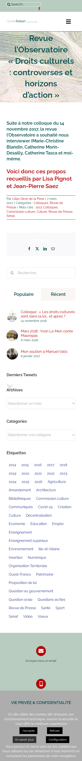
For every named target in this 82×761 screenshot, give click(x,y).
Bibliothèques (20, 499)
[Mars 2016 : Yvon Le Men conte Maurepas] (12, 332)
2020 (25, 473)
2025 (25, 482)
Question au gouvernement (31, 591)
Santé (45, 608)
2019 (12, 473)
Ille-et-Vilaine (48, 549)
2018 (63, 465)
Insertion (16, 557)
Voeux (43, 616)
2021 (38, 473)
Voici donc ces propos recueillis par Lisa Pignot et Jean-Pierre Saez (39, 178)
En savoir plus (24, 739)
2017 (39, 207)
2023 (63, 473)
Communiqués (21, 507)
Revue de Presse (60, 211)
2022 (50, 473)
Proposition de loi (23, 583)
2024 (12, 482)
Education (38, 524)
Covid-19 (45, 507)
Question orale (20, 600)
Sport (60, 608)
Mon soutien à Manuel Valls (44, 351)
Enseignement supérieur (28, 541)
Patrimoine (44, 574)
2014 (12, 465)
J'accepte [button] (28, 730)
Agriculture (57, 482)
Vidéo (28, 616)
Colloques (41, 203)
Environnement (21, 549)
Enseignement (20, 532)
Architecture (46, 490)
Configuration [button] (58, 739)
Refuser (55, 730)
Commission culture (21, 211)
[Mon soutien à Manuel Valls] (12, 350)
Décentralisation (39, 515)
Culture (42, 211)
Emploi (57, 524)
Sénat (11, 216)
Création (64, 507)
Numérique (37, 557)
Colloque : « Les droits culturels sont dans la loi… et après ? (48, 314)
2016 (38, 465)
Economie (17, 524)
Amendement (20, 490)
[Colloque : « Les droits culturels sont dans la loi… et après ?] (12, 313)
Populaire (24, 294)
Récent (58, 294)
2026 (38, 482)
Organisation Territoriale (28, 566)
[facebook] (39, 8)
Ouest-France (20, 574)
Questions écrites (51, 600)
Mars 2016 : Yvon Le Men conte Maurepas (47, 333)
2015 (25, 465)
